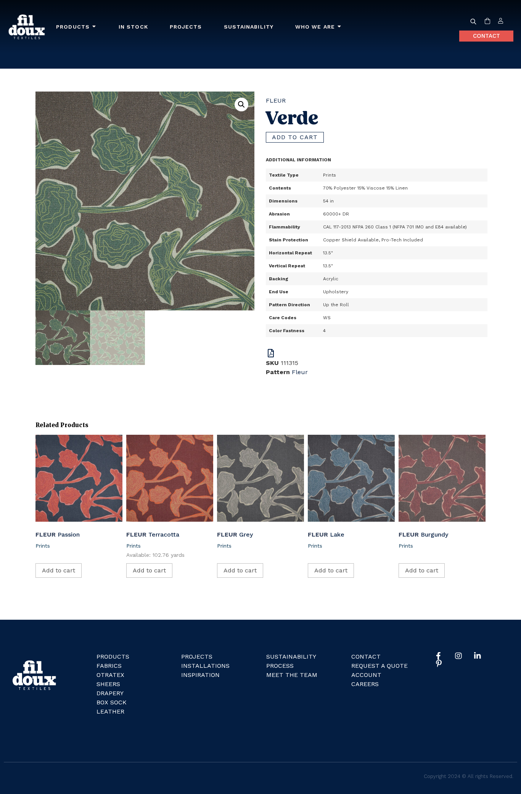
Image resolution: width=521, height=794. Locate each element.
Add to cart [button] (58, 570)
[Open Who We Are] (339, 27)
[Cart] (487, 21)
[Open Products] (94, 27)
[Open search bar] (473, 21)
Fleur (276, 100)
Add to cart (295, 137)
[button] (241, 104)
